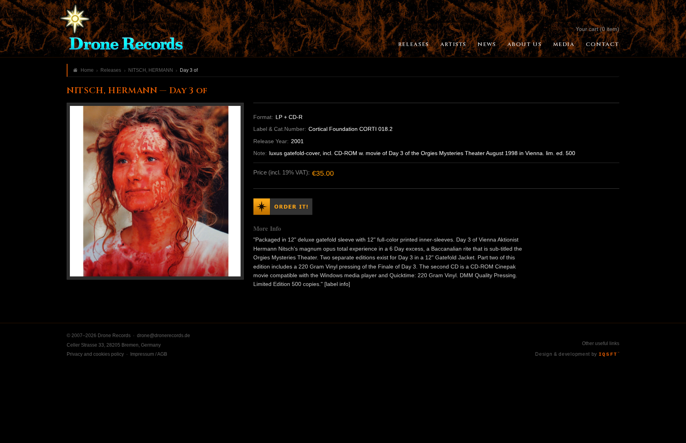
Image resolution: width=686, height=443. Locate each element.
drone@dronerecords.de (163, 335)
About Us (524, 44)
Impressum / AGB (148, 354)
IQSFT (609, 354)
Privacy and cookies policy (95, 354)
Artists (453, 44)
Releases (413, 44)
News (487, 44)
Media (564, 44)
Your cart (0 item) (597, 29)
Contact (602, 44)
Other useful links (600, 343)
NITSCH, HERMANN (150, 70)
